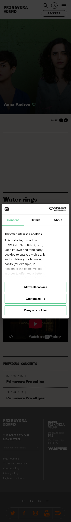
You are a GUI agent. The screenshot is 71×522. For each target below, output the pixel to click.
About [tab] (58, 220)
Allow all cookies (35, 287)
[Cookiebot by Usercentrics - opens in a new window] (50, 209)
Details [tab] (35, 220)
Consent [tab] (13, 220)
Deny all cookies (35, 310)
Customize (33, 298)
